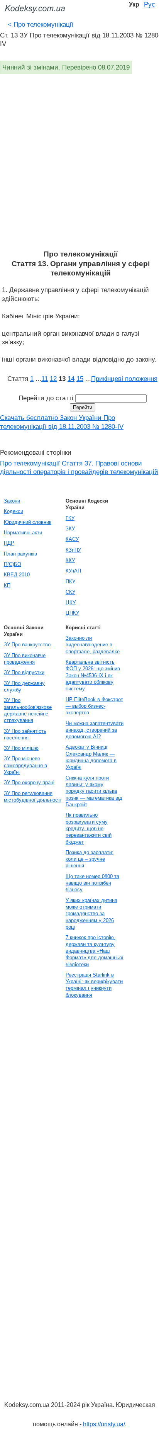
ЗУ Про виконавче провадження (25, 658)
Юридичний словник (27, 522)
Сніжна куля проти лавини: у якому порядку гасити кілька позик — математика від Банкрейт (94, 791)
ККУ (70, 560)
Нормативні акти (23, 532)
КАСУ (72, 539)
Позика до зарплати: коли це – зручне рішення (89, 859)
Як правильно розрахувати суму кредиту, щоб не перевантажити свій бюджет (89, 828)
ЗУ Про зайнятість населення (25, 734)
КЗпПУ (73, 550)
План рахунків (20, 554)
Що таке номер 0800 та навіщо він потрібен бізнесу (92, 883)
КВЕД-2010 (17, 575)
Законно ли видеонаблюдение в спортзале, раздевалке (93, 644)
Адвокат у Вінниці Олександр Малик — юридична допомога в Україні (91, 757)
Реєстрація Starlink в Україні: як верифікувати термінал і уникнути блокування (94, 985)
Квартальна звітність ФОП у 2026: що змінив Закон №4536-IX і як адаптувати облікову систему (93, 675)
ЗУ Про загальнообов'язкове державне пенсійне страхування (28, 710)
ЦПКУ (72, 613)
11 (44, 378)
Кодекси (13, 511)
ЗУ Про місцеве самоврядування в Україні (25, 765)
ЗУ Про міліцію (21, 748)
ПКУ (70, 581)
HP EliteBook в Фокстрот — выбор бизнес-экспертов (94, 706)
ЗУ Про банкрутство (27, 644)
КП (7, 585)
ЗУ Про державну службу (24, 686)
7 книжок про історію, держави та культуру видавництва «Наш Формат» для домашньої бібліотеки (94, 950)
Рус (149, 4)
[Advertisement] (79, 166)
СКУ (70, 592)
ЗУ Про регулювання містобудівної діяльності (32, 796)
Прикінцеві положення (124, 378)
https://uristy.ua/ (104, 1424)
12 (53, 378)
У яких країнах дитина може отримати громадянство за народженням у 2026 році (91, 913)
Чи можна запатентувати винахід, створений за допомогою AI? (94, 730)
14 (71, 378)
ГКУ (70, 518)
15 (79, 378)
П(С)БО (12, 564)
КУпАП (73, 571)
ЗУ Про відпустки (24, 672)
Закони (12, 501)
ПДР (9, 543)
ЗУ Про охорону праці (29, 782)
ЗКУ (70, 529)
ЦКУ (71, 602)
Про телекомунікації (40, 24)
